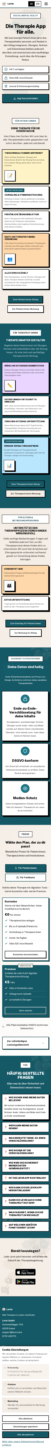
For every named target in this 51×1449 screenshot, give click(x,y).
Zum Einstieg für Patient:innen (25, 623)
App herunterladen (27, 98)
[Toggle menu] (46, 4)
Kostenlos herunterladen (25, 954)
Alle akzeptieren (25, 1434)
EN (37, 4)
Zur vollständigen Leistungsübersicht (25, 1043)
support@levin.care (12, 1332)
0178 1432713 (9, 1336)
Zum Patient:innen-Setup (25, 299)
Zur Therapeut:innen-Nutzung (25, 493)
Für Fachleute (27, 877)
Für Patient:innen (27, 868)
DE (31, 4)
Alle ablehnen (26, 1418)
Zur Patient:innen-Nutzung (25, 309)
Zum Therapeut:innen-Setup (25, 484)
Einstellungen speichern (25, 1426)
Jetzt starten (25, 1010)
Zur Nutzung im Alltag (25, 633)
